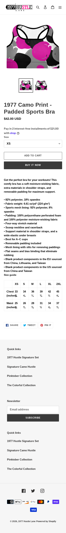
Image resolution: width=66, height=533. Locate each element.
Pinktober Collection (19, 375)
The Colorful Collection (21, 385)
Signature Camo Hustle (21, 366)
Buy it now (33, 165)
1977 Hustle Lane (27, 521)
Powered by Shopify (46, 521)
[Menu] (60, 7)
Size (6, 137)
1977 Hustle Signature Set (23, 357)
